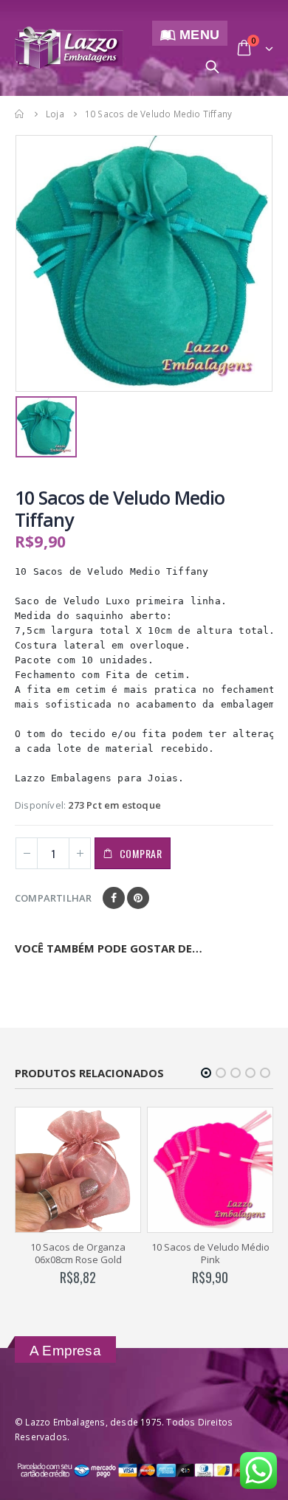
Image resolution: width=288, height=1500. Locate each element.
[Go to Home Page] (20, 113)
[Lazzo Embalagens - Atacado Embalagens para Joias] (69, 47)
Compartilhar (53, 898)
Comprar (141, 853)
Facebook (114, 898)
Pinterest (138, 898)
